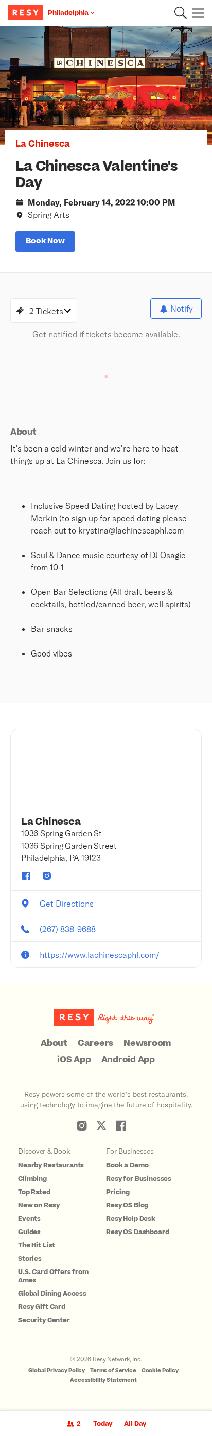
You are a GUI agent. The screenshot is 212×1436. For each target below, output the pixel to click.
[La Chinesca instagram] (47, 876)
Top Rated (34, 1192)
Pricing (118, 1192)
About (54, 1043)
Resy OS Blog (127, 1205)
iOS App (74, 1060)
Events (29, 1218)
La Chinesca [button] (42, 144)
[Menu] (195, 12)
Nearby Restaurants (51, 1165)
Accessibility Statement (103, 1380)
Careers (95, 1043)
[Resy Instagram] (82, 1125)
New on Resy (38, 1205)
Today (102, 1423)
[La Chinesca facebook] (26, 876)
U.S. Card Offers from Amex (53, 1276)
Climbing (32, 1178)
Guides (29, 1232)
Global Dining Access (52, 1293)
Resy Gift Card (41, 1306)
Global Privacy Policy (56, 1371)
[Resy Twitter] (101, 1125)
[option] (106, 85)
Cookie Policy (160, 1371)
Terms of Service (113, 1371)
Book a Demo (127, 1165)
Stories (30, 1258)
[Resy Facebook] (121, 1125)
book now (45, 241)
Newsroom (147, 1043)
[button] (180, 12)
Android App (128, 1060)
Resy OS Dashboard (137, 1232)
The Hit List (36, 1245)
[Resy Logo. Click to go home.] (26, 12)
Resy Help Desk (130, 1218)
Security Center (44, 1320)
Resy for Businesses (138, 1178)
